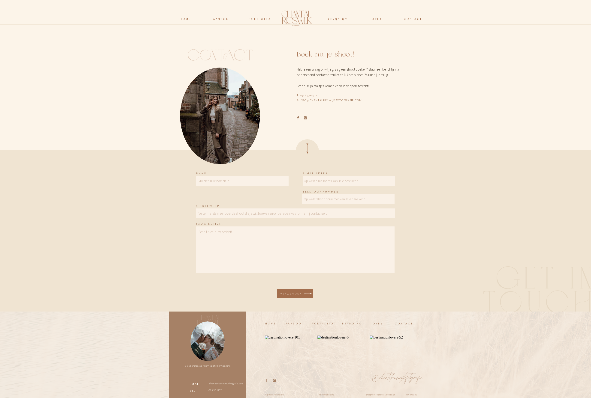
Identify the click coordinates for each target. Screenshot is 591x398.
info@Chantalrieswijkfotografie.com (331, 100)
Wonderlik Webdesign (386, 394)
